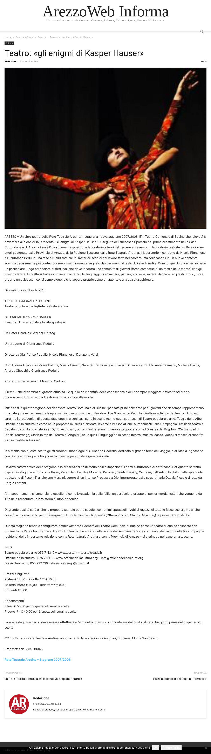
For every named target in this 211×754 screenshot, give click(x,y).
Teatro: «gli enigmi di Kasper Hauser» (74, 53)
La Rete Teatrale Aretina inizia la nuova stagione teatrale (43, 679)
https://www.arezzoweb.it (47, 703)
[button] (201, 32)
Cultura (42, 37)
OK (155, 747)
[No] (206, 748)
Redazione (10, 61)
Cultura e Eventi (24, 37)
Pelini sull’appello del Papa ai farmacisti (179, 679)
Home (8, 37)
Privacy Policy (171, 747)
